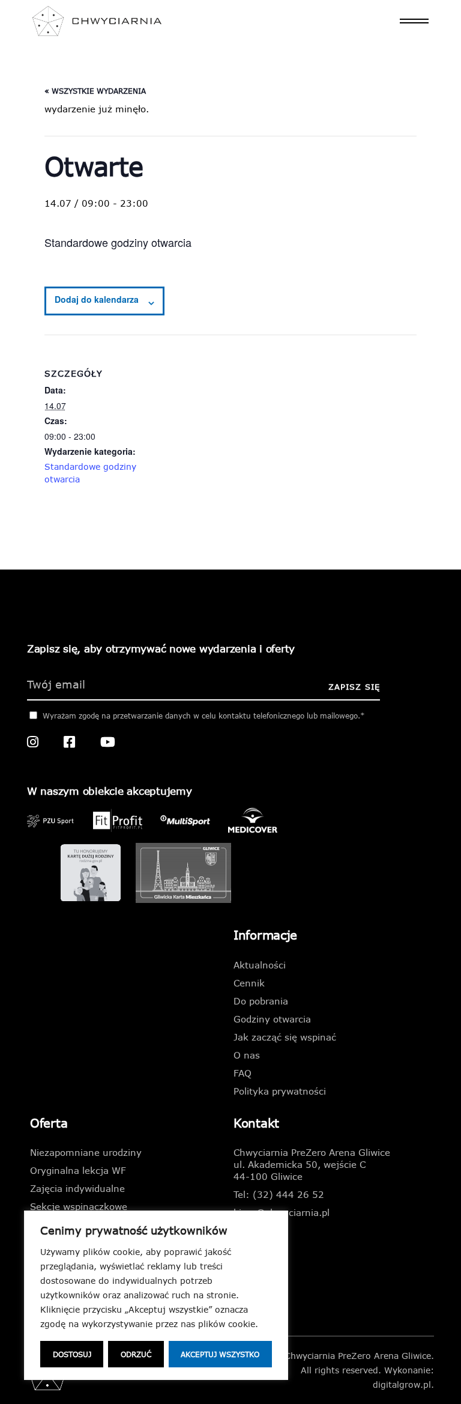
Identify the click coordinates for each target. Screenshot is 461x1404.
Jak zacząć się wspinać (285, 1037)
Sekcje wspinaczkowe (78, 1206)
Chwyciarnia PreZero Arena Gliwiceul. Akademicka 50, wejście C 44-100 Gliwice (312, 1164)
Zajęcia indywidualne (77, 1188)
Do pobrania (261, 1000)
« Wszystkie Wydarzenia (95, 91)
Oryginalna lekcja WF (78, 1170)
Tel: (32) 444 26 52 (279, 1194)
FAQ (243, 1073)
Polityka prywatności (280, 1091)
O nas (247, 1055)
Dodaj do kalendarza (97, 299)
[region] (156, 1295)
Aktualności (260, 964)
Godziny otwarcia (272, 1018)
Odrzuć (136, 1354)
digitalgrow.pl (402, 1384)
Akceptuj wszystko (220, 1354)
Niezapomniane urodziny (86, 1152)
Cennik (249, 982)
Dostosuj (72, 1354)
